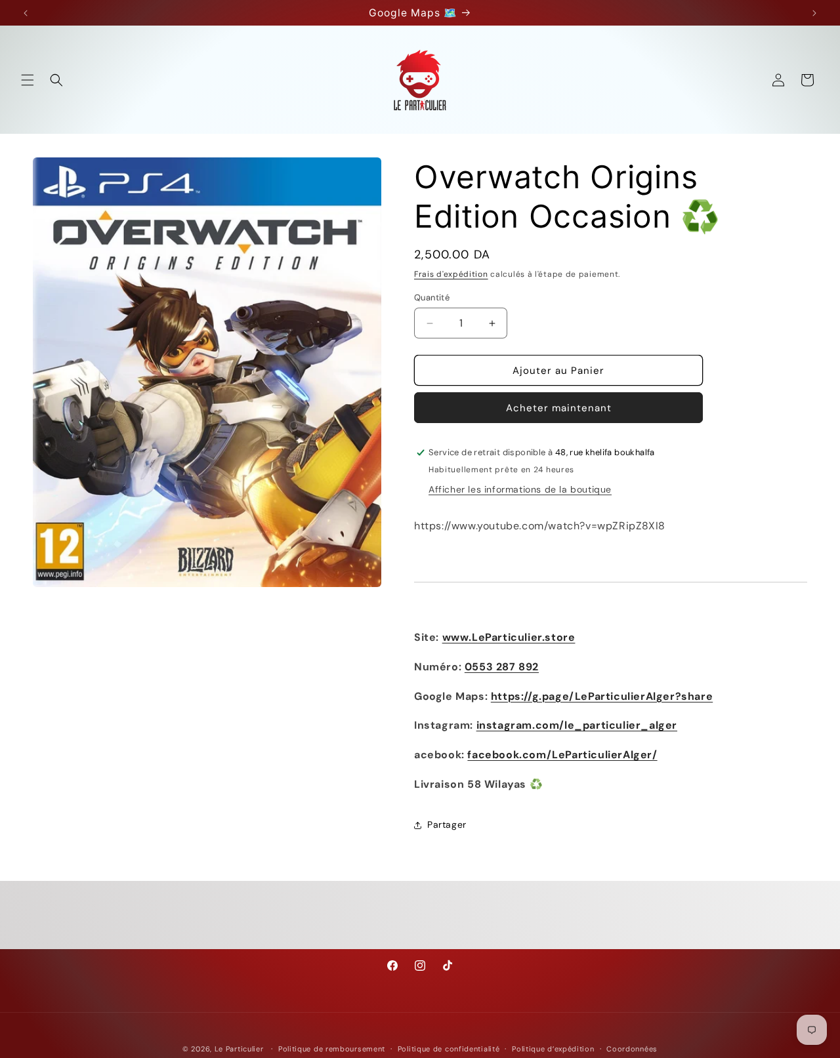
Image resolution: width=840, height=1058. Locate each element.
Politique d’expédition (553, 1048)
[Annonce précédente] (25, 13)
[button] (27, 80)
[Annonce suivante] (814, 13)
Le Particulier (239, 1048)
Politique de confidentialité (449, 1048)
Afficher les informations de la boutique (520, 489)
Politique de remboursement (331, 1048)
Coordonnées (632, 1048)
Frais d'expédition (451, 274)
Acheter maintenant (559, 408)
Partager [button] (447, 824)
